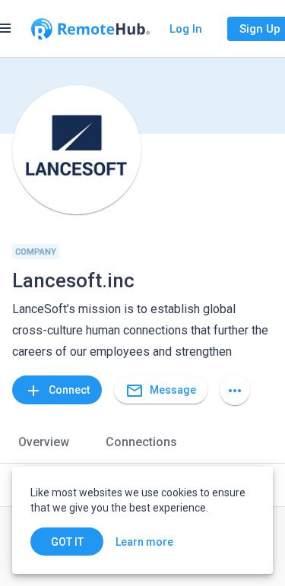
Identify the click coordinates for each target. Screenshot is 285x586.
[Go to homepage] (90, 29)
